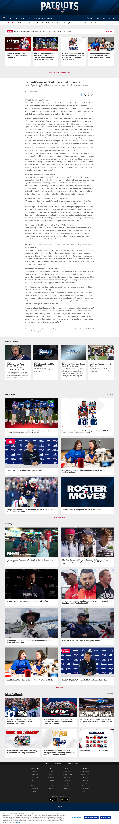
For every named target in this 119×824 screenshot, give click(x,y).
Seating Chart (67, 783)
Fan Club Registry (84, 774)
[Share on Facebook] (81, 96)
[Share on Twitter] (85, 96)
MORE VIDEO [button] (59, 687)
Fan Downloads (84, 780)
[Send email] (88, 96)
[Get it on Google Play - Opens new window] (65, 800)
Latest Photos (35, 780)
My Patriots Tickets (67, 774)
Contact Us (84, 791)
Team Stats (51, 780)
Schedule (51, 785)
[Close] (116, 817)
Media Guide (85, 785)
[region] (59, 817)
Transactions (51, 783)
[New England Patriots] (59, 808)
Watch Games (67, 788)
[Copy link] (92, 95)
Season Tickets (67, 777)
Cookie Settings (76, 817)
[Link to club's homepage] (5, 18)
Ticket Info (67, 771)
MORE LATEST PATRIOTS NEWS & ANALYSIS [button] (59, 72)
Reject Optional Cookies (91, 817)
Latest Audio (35, 777)
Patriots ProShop (85, 771)
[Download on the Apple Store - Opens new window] (53, 799)
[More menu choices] (56, 18)
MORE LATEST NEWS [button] (59, 517)
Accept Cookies (105, 817)
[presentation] (113, 68)
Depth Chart (51, 774)
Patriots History (34, 785)
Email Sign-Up (84, 777)
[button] (55, 68)
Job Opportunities (84, 788)
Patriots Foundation (34, 783)
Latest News (35, 771)
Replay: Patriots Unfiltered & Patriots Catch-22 (27, 31)
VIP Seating (67, 780)
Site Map (35, 791)
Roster (51, 771)
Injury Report (51, 777)
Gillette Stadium (67, 785)
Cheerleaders (35, 788)
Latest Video (35, 774)
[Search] (88, 18)
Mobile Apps (85, 783)
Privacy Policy (16, 822)
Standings (51, 788)
